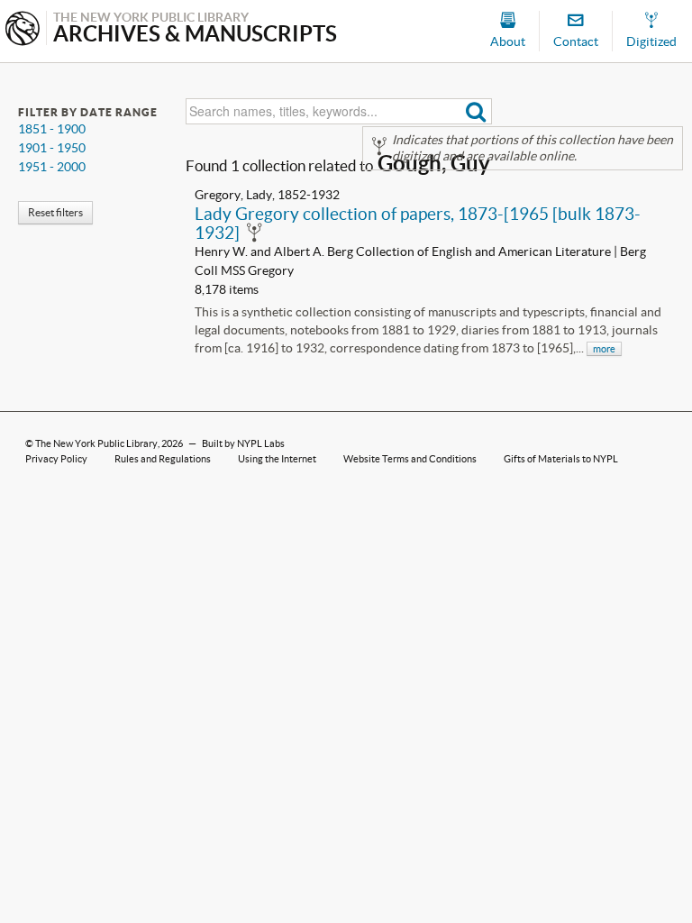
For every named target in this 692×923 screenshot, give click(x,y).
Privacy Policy (56, 458)
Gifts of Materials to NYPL (561, 458)
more (604, 348)
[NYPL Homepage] (22, 30)
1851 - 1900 (52, 129)
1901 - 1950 (52, 148)
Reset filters (55, 212)
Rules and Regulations (162, 458)
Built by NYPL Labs (243, 443)
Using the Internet (277, 458)
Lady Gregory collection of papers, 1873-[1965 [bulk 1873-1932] (418, 223)
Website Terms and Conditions (410, 458)
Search (476, 111)
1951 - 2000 (52, 167)
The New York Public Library (96, 443)
